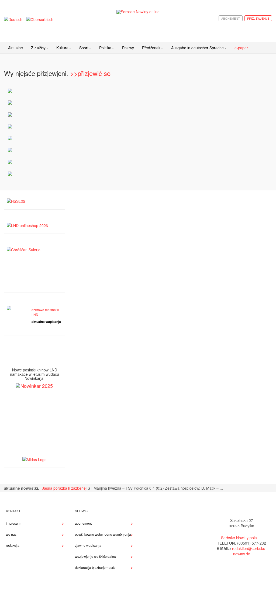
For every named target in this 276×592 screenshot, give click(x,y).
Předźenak (151, 47)
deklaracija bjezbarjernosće (95, 567)
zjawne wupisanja (88, 545)
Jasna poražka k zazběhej (65, 488)
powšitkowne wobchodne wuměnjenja (103, 534)
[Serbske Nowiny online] (138, 11)
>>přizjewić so (90, 73)
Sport (83, 47)
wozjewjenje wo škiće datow (95, 556)
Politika (105, 47)
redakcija (12, 545)
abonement (230, 18)
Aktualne (15, 47)
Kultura (62, 47)
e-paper (241, 47)
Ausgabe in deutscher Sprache (197, 47)
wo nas (11, 534)
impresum (13, 523)
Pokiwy (128, 47)
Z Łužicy (38, 47)
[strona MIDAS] (34, 459)
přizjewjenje (258, 18)
